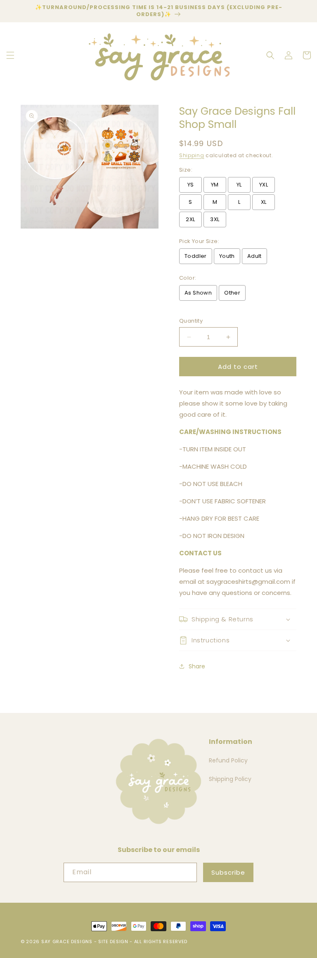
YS (190, 185)
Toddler (196, 256)
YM (215, 185)
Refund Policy (228, 760)
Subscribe (228, 872)
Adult (254, 256)
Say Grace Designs (66, 941)
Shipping (191, 155)
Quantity (191, 321)
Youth (227, 256)
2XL (190, 219)
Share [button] (197, 666)
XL (264, 202)
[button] (10, 55)
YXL (263, 185)
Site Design (113, 941)
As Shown (198, 293)
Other (232, 293)
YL (239, 185)
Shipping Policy (230, 779)
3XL (214, 219)
